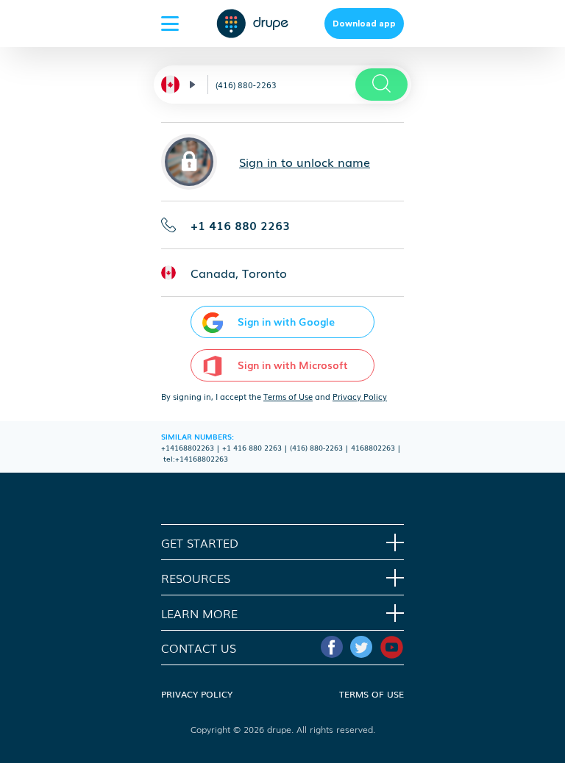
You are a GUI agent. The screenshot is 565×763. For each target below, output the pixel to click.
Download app (364, 23)
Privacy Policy (360, 396)
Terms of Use (288, 396)
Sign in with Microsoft (293, 364)
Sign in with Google (286, 321)
